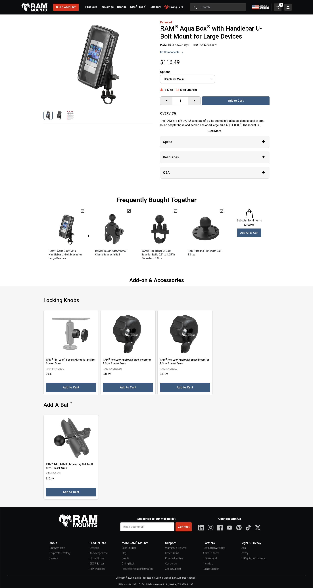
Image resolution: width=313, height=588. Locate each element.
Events (125, 558)
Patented (166, 22)
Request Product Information (137, 568)
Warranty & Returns (176, 547)
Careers (53, 558)
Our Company (57, 547)
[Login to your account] (288, 7)
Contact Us (171, 563)
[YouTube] (229, 527)
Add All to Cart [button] (249, 232)
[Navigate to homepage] (34, 7)
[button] (48, 115)
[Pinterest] (239, 527)
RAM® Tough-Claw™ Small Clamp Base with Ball (111, 252)
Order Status (172, 553)
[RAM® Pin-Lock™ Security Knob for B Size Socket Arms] (71, 333)
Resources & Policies (214, 547)
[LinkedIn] (201, 527)
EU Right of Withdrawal (253, 558)
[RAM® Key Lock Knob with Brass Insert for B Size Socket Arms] (185, 333)
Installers (208, 563)
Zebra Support (173, 568)
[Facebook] (220, 527)
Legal (243, 547)
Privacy (244, 553)
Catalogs (94, 547)
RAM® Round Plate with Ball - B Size (205, 252)
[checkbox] (82, 211)
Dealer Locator (211, 568)
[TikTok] (248, 527)
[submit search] (195, 7)
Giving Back (128, 563)
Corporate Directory (59, 553)
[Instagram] (211, 527)
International (210, 558)
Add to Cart (236, 100)
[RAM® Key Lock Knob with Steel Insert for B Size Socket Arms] (128, 333)
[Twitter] (258, 527)
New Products (97, 568)
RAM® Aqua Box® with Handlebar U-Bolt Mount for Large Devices (65, 254)
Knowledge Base (98, 553)
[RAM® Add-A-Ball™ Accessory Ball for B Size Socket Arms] (71, 438)
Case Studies (129, 547)
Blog (124, 553)
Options (165, 72)
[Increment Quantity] (166, 101)
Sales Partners (211, 553)
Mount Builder (97, 558)
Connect (183, 526)
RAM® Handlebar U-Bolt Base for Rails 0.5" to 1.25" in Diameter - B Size (158, 254)
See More (214, 131)
